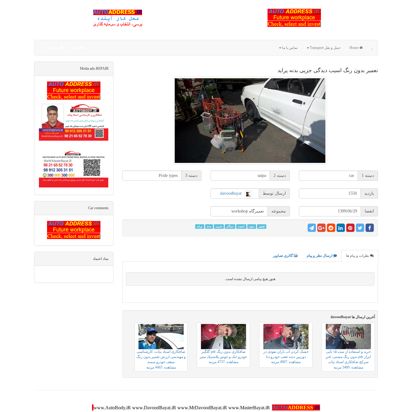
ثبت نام (54, 48)
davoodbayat (231, 193)
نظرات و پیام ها (358, 256)
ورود (76, 48)
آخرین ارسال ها (353, 317)
